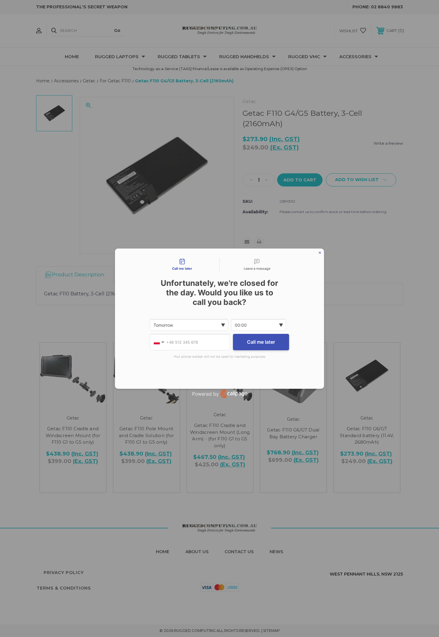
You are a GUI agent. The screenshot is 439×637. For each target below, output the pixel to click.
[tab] (182, 265)
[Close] (320, 252)
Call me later (261, 342)
